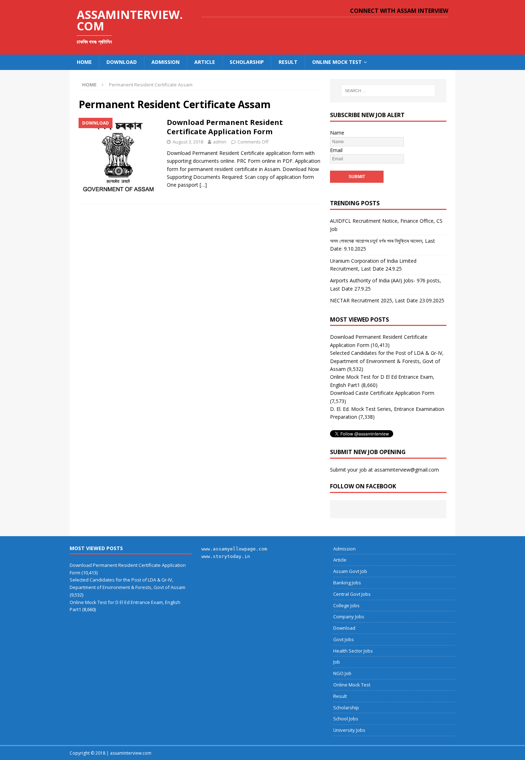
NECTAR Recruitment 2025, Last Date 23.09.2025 (387, 300)
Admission (165, 62)
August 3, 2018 (187, 142)
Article (204, 62)
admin (219, 142)
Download (121, 62)
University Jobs (349, 730)
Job (336, 662)
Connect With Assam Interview (399, 11)
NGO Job (342, 673)
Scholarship (247, 62)
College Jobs (346, 605)
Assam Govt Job (350, 571)
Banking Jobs (347, 582)
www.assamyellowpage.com (234, 549)
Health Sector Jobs (353, 651)
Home (84, 62)
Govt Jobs (343, 639)
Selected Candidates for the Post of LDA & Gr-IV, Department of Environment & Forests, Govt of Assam (387, 360)
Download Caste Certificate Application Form (382, 392)
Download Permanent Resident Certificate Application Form (225, 126)
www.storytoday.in (225, 556)
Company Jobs (348, 616)
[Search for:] (388, 91)
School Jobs (345, 718)
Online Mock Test (337, 62)
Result (288, 62)
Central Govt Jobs (352, 594)
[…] (203, 184)
